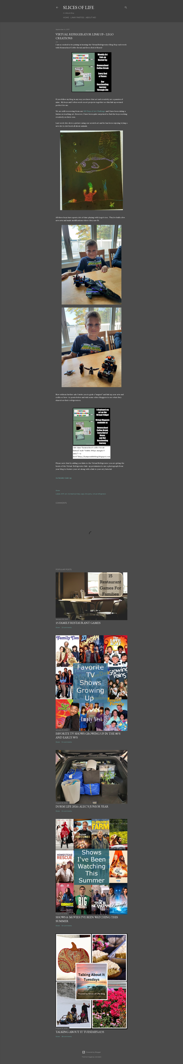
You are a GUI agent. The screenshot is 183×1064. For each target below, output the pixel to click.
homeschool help (74, 494)
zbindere (98, 1057)
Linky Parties (77, 17)
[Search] (125, 6)
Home (66, 17)
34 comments (67, 811)
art (66, 494)
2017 (62, 494)
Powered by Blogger (93, 1052)
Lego (82, 494)
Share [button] (58, 490)
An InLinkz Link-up (64, 478)
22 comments (67, 627)
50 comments (67, 926)
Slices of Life (78, 7)
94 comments (67, 742)
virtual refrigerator (99, 494)
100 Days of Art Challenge (94, 111)
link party (88, 494)
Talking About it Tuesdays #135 (80, 1032)
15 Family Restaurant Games (78, 623)
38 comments (67, 1036)
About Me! (91, 17)
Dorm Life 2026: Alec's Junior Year (82, 806)
